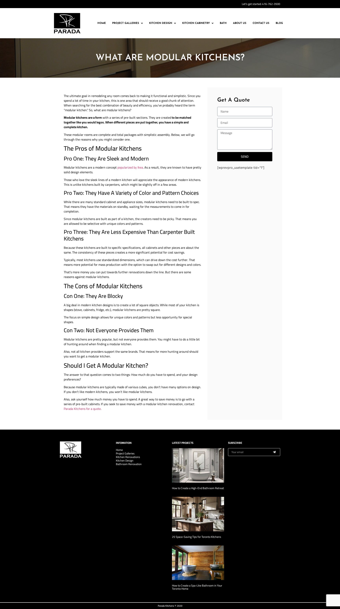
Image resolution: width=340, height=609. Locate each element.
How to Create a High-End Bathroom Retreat (198, 488)
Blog (279, 23)
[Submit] (274, 452)
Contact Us (261, 23)
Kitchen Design (160, 23)
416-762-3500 (271, 4)
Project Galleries (125, 23)
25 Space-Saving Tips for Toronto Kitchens (196, 536)
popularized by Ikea (130, 167)
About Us (239, 23)
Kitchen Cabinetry (196, 23)
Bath (223, 23)
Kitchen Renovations (128, 457)
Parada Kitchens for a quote (82, 409)
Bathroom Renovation (129, 464)
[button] (127, 23)
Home (101, 23)
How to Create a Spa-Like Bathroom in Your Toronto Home (197, 587)
